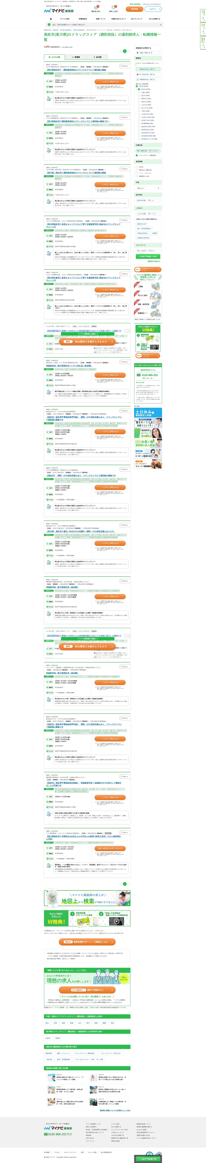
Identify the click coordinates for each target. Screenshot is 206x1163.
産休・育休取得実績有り (144, 228)
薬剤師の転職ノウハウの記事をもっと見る (115, 1110)
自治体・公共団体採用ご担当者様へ (97, 1129)
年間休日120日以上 (142, 233)
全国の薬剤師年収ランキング (146, 1132)
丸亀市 (57, 1038)
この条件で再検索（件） (148, 256)
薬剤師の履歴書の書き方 (144, 1127)
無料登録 (134, 9)
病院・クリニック (63, 1053)
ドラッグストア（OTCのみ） (111, 1053)
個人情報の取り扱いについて (95, 1132)
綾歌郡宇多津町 (146, 126)
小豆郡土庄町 (145, 114)
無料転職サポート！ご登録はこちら (86, 942)
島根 (71, 1023)
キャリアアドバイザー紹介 (119, 1129)
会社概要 (47, 1152)
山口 (79, 1023)
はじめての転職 (141, 1129)
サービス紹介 (65, 19)
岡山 (47, 1023)
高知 (112, 1023)
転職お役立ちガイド (119, 19)
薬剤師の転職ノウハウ (144, 1124)
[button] (124, 66)
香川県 (141, 86)
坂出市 (143, 95)
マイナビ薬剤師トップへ (93, 1124)
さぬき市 (144, 105)
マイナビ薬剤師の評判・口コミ (146, 1138)
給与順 (98, 57)
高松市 (48, 1038)
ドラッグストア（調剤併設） (85, 1053)
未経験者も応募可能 (143, 238)
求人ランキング (136, 19)
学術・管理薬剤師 (63, 1059)
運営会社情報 (115, 1141)
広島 (55, 1023)
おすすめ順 (56, 57)
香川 (88, 1023)
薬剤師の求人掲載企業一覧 (119, 1138)
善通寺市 (144, 98)
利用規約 (88, 1135)
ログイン (153, 9)
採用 (82, 1152)
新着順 (77, 57)
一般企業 (49, 1059)
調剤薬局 (49, 1053)
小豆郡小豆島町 (146, 117)
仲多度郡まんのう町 (147, 139)
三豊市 (143, 111)
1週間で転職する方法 (143, 1135)
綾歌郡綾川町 (145, 129)
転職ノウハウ (101, 19)
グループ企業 (92, 1152)
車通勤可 (154, 233)
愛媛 (104, 1023)
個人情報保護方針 (106, 1152)
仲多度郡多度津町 (146, 136)
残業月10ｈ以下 (141, 224)
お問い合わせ (90, 1138)
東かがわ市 (144, 108)
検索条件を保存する (154, 261)
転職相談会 (83, 19)
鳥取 (63, 1023)
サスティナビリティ (70, 1152)
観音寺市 (144, 102)
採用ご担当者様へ (135, 4)
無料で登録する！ (88, 990)
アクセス (57, 1152)
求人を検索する (154, 19)
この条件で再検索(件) (148, 1159)
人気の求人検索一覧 (117, 1135)
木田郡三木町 (145, 120)
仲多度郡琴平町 (146, 133)
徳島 (96, 1023)
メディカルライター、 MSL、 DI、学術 (89, 1059)
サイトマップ (90, 1141)
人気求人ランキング (117, 1132)
